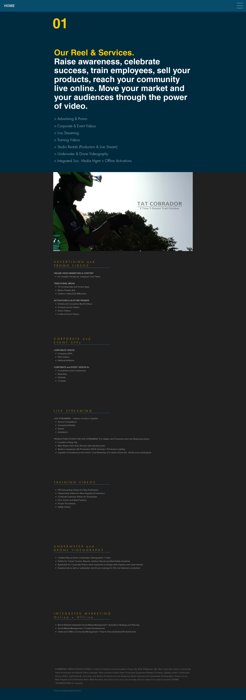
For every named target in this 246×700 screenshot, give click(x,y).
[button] (240, 5)
